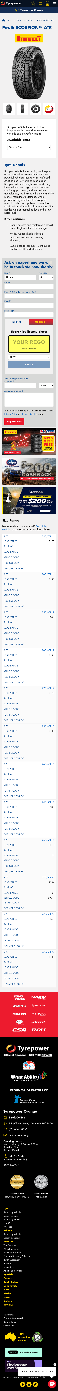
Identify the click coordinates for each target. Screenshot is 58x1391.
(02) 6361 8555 (18, 1129)
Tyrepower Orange (31, 9)
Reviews (8, 1304)
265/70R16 (48, 574)
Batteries (8, 1263)
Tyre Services (10, 1245)
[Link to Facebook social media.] (22, 1384)
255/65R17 (48, 612)
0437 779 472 (15, 1157)
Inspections (9, 1267)
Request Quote (14, 421)
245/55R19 (48, 802)
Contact (8, 1278)
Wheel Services (11, 1248)
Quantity (43, 273)
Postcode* (9, 310)
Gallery (8, 1300)
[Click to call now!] (33, 3)
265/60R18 (48, 764)
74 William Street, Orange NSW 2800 (31, 1123)
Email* (7, 301)
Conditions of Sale (37, 1377)
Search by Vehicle (12, 1212)
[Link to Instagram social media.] (29, 1384)
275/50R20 (48, 877)
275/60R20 (48, 914)
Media (7, 1293)
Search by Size (11, 1215)
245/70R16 (48, 536)
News (7, 1297)
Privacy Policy (10, 414)
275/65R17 (48, 688)
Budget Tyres (10, 1321)
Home (8, 20)
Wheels (8, 1230)
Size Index (9, 1314)
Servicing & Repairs (13, 1252)
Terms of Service (29, 414)
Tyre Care (8, 1223)
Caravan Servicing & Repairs (17, 1256)
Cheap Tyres (9, 1325)
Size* (7, 273)
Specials (8, 1274)
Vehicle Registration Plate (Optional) (16, 380)
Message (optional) (13, 390)
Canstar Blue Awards (14, 1318)
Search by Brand (12, 1219)
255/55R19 (48, 840)
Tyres (7, 1208)
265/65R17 (48, 650)
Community (10, 1285)
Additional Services (13, 1270)
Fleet (6, 1289)
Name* (8, 282)
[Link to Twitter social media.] (35, 1384)
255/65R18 (48, 726)
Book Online (11, 1282)
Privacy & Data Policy (20, 1377)
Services (8, 1241)
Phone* (20, 292)
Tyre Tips (8, 1226)
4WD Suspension (12, 1259)
